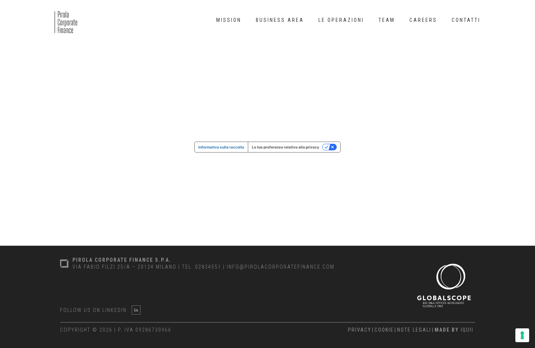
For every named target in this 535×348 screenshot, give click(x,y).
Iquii (454, 330)
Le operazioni (341, 20)
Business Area (280, 20)
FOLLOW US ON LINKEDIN (93, 310)
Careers (423, 20)
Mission (228, 20)
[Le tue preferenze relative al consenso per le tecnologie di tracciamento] (522, 335)
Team (387, 20)
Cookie (384, 330)
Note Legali (414, 330)
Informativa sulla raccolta (221, 147)
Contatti (466, 20)
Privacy (359, 330)
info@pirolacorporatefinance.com (280, 267)
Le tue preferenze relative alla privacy (285, 147)
